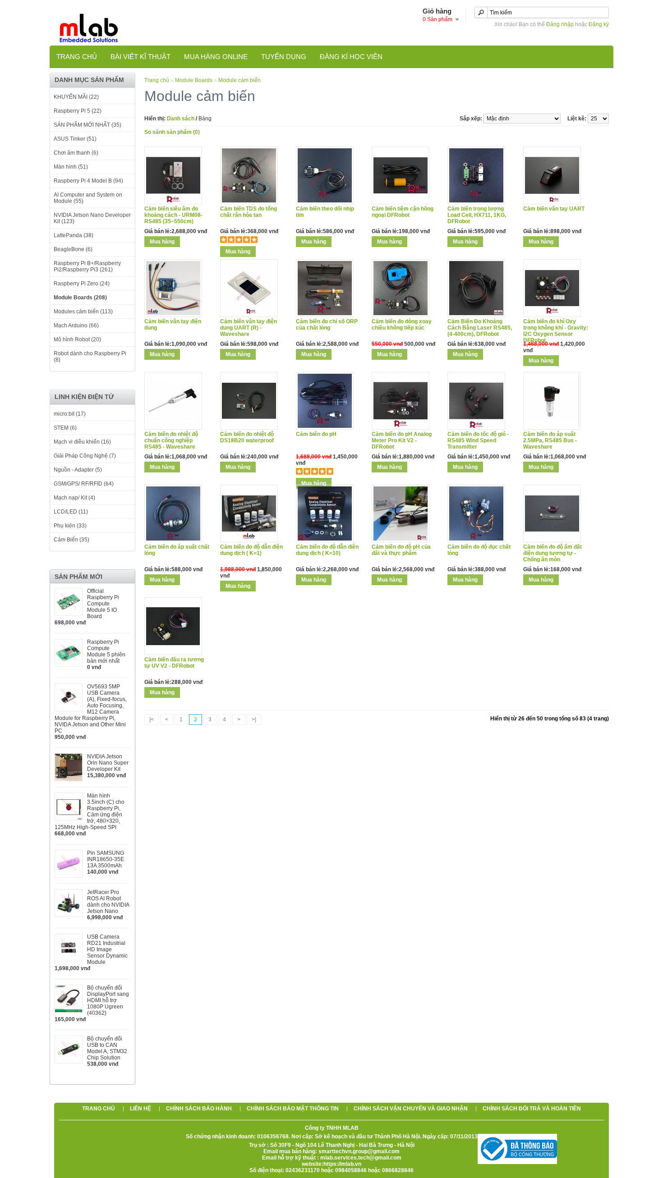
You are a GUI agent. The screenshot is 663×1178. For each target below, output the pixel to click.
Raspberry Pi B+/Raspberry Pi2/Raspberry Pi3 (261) (87, 266)
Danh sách (180, 118)
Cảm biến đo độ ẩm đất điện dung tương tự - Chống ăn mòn (552, 553)
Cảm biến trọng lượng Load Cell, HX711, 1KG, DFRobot (476, 215)
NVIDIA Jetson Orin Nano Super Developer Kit (108, 762)
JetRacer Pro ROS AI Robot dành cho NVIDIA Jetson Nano (108, 901)
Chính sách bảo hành (199, 1108)
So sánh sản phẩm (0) (172, 132)
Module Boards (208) (80, 297)
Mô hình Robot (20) (77, 339)
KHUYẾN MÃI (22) (76, 97)
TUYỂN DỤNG (283, 56)
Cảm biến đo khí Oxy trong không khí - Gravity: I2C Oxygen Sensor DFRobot (555, 331)
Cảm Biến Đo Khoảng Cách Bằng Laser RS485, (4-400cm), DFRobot (479, 327)
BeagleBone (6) (73, 249)
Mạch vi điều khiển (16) (82, 442)
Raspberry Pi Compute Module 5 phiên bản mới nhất (106, 651)
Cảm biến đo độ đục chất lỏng (479, 550)
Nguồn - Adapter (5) (78, 470)
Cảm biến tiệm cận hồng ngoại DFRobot (402, 212)
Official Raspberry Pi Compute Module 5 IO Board (103, 603)
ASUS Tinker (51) (75, 139)
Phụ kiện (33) (70, 526)
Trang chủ (76, 56)
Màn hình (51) (71, 167)
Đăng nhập (560, 24)
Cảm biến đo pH (316, 434)
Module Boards (193, 80)
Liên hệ (140, 1108)
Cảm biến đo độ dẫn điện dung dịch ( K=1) (251, 550)
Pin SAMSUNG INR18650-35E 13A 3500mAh (105, 859)
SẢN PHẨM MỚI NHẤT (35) (87, 125)
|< (151, 719)
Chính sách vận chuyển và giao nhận (411, 1108)
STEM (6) (65, 428)
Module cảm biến (239, 80)
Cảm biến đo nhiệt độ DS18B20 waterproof (247, 437)
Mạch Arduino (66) (76, 325)
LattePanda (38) (73, 235)
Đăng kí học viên (351, 56)
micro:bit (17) (70, 414)
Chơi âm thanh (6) (76, 153)
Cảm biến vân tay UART (554, 209)
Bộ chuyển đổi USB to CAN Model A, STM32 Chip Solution (107, 1048)
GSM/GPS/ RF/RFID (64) (84, 484)
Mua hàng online (216, 56)
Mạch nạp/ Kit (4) (74, 498)
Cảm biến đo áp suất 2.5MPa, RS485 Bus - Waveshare (550, 440)
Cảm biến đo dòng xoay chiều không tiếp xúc (402, 324)
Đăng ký (599, 24)
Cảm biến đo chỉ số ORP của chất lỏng (327, 324)
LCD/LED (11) (71, 512)
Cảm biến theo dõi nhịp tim (325, 212)
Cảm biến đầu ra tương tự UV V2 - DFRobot (174, 662)
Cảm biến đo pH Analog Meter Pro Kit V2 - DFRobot (402, 440)
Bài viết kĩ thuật (140, 56)
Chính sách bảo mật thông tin (293, 1108)
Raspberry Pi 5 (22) (77, 111)
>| (254, 719)
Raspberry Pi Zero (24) (82, 283)
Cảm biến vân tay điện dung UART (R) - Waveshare (248, 327)
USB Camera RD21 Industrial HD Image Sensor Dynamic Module (107, 949)
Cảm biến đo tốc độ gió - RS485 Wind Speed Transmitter (478, 440)
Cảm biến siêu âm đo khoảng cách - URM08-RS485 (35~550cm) (173, 215)
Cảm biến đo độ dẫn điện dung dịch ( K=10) (327, 550)
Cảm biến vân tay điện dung (172, 324)
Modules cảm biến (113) (83, 311)
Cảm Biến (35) (71, 539)
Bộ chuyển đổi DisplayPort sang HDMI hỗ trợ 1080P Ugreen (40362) (108, 1000)
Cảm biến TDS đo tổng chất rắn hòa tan (248, 212)
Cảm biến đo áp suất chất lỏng (176, 550)
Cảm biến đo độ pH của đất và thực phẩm (401, 550)
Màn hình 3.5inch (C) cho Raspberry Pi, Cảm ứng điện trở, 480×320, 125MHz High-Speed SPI (89, 811)
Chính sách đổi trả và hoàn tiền (532, 1108)
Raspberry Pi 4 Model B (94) (88, 181)
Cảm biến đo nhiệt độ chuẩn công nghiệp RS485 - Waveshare (171, 440)
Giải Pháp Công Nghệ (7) (85, 456)
